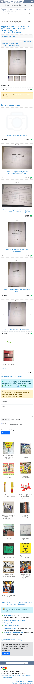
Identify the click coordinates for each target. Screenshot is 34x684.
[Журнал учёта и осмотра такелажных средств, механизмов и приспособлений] (17, 62)
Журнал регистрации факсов (17, 134)
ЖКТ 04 (17, 143)
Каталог (7, 5)
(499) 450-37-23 (8, 381)
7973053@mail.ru (25, 381)
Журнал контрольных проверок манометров (17, 248)
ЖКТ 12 (17, 258)
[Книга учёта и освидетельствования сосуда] (17, 271)
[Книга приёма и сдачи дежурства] (17, 309)
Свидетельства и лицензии (24, 676)
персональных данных (20, 425)
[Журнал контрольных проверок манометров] (17, 232)
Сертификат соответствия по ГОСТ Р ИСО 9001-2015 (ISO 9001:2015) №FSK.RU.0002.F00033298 (16, 44)
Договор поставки (8, 36)
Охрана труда (8, 611)
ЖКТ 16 (17, 296)
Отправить (5, 428)
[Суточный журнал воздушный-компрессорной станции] (17, 156)
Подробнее (6, 649)
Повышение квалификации (13, 628)
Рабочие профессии (10, 624)
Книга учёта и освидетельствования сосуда (17, 286)
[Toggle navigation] (29, 21)
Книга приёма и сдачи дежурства (17, 325)
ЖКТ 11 (17, 220)
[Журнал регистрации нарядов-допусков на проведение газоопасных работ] (17, 194)
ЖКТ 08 (17, 181)
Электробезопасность (11, 621)
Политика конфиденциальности (22, 678)
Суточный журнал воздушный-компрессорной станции (17, 171)
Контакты (22, 5)
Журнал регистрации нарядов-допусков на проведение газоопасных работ (17, 209)
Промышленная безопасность (14, 616)
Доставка (15, 5)
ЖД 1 (17, 107)
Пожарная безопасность (12, 618)
